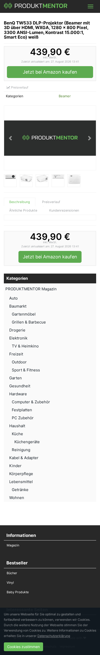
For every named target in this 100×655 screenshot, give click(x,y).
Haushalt (17, 425)
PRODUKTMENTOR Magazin (31, 288)
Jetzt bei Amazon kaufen (50, 72)
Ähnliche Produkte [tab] (23, 210)
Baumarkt (17, 306)
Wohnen (16, 497)
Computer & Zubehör (31, 401)
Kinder (15, 465)
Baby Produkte (18, 592)
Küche (17, 433)
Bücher (12, 573)
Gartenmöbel (24, 314)
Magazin (13, 545)
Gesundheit (19, 385)
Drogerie (17, 330)
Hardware (18, 393)
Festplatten (22, 409)
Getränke (20, 489)
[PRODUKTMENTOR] (36, 6)
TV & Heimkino (25, 346)
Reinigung (21, 449)
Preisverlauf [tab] (51, 202)
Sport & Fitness (26, 370)
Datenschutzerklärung (53, 636)
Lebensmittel (21, 481)
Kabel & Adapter (23, 457)
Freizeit (16, 354)
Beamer (65, 96)
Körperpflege (21, 473)
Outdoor (19, 362)
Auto (13, 298)
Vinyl (10, 582)
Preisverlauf (19, 87)
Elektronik (18, 338)
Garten (15, 377)
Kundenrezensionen (64, 210)
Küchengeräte (27, 441)
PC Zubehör (23, 417)
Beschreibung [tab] (19, 202)
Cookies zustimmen (23, 646)
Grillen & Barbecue (29, 322)
